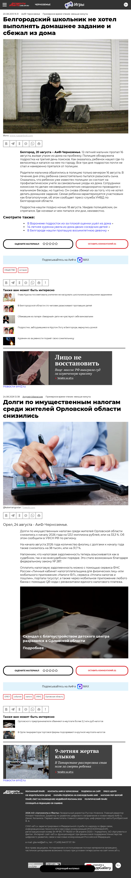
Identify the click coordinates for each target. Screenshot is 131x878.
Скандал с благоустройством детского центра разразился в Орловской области (66, 638)
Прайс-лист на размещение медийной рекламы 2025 (53, 799)
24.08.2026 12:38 (11, 396)
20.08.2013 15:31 (11, 14)
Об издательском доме (38, 795)
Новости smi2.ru (14, 386)
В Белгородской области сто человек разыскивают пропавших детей (55, 305)
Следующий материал (67, 869)
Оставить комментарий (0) (102, 244)
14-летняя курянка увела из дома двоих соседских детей (67, 227)
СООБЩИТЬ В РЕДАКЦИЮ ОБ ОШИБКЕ (44, 803)
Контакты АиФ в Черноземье (63, 791)
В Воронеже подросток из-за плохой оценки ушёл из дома (69, 223)
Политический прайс (96, 799)
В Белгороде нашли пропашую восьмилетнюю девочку (67, 230)
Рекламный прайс (35, 791)
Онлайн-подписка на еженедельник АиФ (76, 795)
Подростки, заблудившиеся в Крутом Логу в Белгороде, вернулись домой (57, 327)
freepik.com (29, 507)
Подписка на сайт (91, 791)
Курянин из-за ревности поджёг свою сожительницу (46, 338)
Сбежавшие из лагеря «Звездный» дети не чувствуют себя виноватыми (55, 316)
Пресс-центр (110, 791)
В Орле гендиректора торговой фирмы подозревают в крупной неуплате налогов (61, 732)
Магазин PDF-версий (111, 795)
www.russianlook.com (21, 135)
